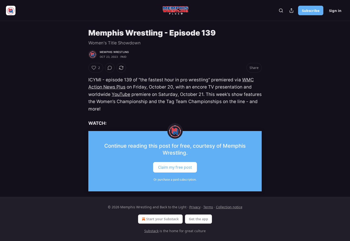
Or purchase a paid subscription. (175, 180)
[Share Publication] (291, 10)
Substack (151, 231)
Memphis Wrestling (114, 52)
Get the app (198, 219)
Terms (208, 207)
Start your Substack (162, 219)
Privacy (194, 207)
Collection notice (229, 207)
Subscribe (311, 10)
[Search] (281, 10)
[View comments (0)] (110, 68)
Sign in (335, 10)
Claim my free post (175, 167)
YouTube (121, 94)
